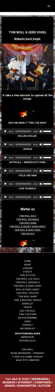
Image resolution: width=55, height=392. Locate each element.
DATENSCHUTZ (27, 340)
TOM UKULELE (27, 233)
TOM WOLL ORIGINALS (27, 219)
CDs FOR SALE (27, 310)
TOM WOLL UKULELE (27, 293)
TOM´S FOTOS (27, 275)
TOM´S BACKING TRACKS (27, 300)
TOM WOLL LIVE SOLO (27, 279)
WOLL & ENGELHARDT (27, 289)
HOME (27, 261)
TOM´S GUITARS (27, 314)
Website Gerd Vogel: (27, 38)
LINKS (27, 321)
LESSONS (27, 268)
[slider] (47, 131)
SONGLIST (27, 303)
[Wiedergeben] (5, 131)
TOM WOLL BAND (27, 223)
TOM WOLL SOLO (27, 216)
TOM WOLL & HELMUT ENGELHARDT (27, 226)
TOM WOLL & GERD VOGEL (27, 230)
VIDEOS (28, 307)
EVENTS (27, 271)
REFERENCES (27, 328)
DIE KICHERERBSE (27, 317)
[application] (27, 131)
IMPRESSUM (27, 337)
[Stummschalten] (40, 131)
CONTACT (27, 325)
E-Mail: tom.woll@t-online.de (28, 356)
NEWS (27, 264)
